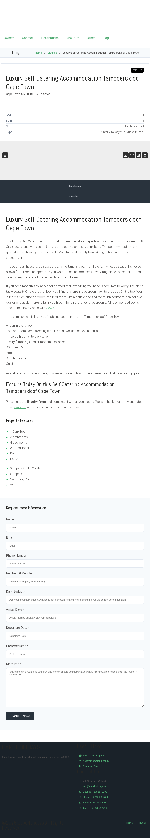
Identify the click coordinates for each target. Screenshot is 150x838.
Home (38, 52)
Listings (52, 52)
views (49, 308)
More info (13, 664)
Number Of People (20, 573)
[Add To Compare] (138, 155)
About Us (72, 38)
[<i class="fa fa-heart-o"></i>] (132, 155)
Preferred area (17, 646)
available (20, 407)
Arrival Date (15, 609)
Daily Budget (15, 591)
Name (11, 519)
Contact (27, 38)
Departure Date (17, 628)
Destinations (50, 38)
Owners (9, 38)
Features (75, 186)
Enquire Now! (20, 716)
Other (91, 38)
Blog (106, 38)
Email (10, 537)
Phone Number (16, 555)
